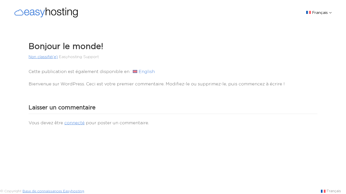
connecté (74, 122)
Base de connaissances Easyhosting (53, 191)
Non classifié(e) (43, 57)
